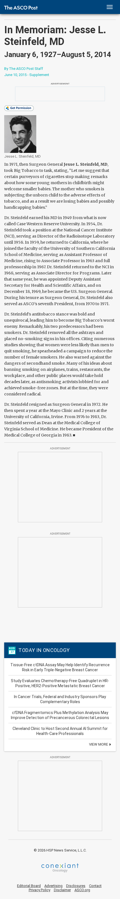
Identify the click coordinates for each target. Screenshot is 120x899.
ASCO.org (82, 890)
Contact (95, 886)
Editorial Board (29, 886)
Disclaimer (62, 890)
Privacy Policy (39, 890)
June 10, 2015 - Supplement (26, 75)
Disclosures (75, 886)
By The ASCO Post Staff (23, 69)
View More (99, 744)
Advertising (53, 886)
